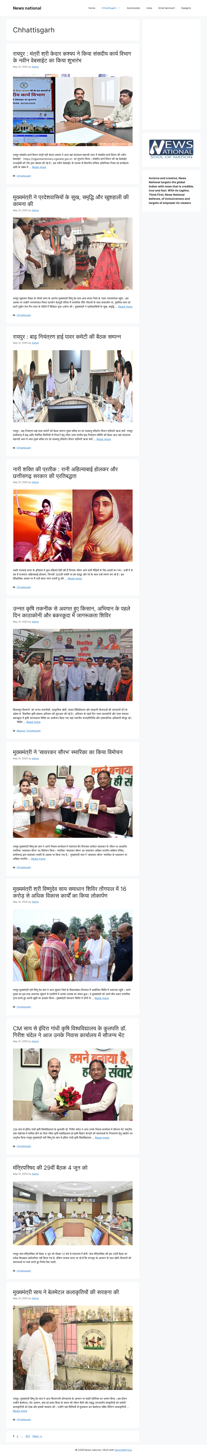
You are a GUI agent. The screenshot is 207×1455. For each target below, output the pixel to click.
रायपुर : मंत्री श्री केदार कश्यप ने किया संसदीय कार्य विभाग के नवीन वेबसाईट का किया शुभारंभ (72, 57)
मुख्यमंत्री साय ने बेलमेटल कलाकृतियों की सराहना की (66, 1292)
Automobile (133, 8)
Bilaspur (21, 730)
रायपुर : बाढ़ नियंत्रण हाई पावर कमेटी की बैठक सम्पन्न (67, 336)
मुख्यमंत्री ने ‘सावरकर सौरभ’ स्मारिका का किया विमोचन (68, 752)
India (149, 8)
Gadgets (186, 8)
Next (37, 1436)
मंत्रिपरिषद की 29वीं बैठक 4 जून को (50, 1167)
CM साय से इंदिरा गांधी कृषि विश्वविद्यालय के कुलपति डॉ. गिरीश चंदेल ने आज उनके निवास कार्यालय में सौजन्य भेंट (70, 1031)
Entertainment (166, 8)
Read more (39, 167)
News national (27, 8)
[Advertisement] (171, 74)
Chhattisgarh (109, 8)
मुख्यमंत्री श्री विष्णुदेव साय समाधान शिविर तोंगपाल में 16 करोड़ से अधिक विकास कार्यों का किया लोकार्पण (69, 892)
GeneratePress (123, 1449)
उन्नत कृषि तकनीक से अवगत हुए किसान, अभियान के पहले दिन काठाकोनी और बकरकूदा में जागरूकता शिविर (71, 612)
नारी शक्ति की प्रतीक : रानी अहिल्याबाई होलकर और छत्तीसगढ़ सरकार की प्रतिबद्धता (65, 472)
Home (91, 8)
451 (28, 1436)
